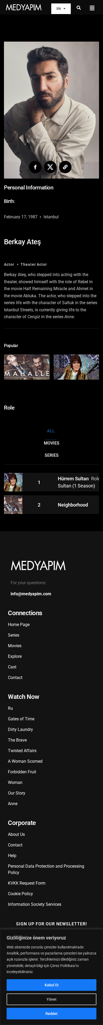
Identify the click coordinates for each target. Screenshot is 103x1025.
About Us (16, 834)
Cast (12, 666)
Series (13, 635)
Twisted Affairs (22, 750)
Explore (15, 656)
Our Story (16, 793)
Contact (15, 677)
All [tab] (51, 430)
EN (59, 9)
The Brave (17, 740)
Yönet (51, 999)
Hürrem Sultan (74, 478)
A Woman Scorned (25, 761)
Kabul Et (52, 985)
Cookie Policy (20, 893)
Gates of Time (21, 718)
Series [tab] (52, 455)
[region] (51, 977)
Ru (10, 708)
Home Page (19, 624)
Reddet (51, 1013)
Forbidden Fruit (22, 771)
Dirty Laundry (20, 729)
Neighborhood (73, 505)
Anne (12, 803)
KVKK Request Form (26, 883)
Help (12, 855)
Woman (15, 782)
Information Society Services (34, 904)
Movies (14, 645)
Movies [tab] (51, 443)
